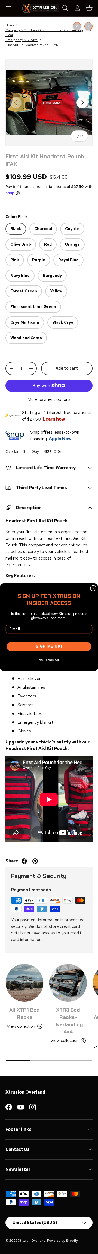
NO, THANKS (49, 659)
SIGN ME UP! (49, 646)
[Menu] (9, 8)
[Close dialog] (93, 588)
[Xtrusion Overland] (40, 8)
